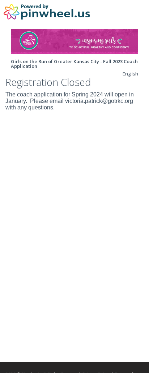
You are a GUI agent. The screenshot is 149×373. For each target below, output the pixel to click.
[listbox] (130, 73)
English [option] (130, 73)
